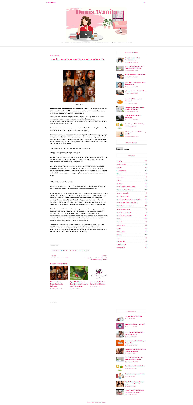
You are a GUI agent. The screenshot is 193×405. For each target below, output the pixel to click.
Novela (132, 219)
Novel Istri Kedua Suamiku (132, 190)
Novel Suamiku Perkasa (132, 215)
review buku (132, 231)
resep (132, 228)
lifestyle (132, 180)
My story (132, 183)
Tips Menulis (132, 241)
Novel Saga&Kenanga (132, 209)
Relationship (132, 225)
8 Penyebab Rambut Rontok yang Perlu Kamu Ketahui (135, 350)
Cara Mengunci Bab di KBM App (135, 124)
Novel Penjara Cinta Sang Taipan (132, 202)
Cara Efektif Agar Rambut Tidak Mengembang (135, 83)
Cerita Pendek (132, 164)
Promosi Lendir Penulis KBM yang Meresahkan (135, 342)
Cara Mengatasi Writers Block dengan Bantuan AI (134, 333)
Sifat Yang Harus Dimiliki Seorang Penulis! (135, 133)
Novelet (132, 222)
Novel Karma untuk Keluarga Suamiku (132, 199)
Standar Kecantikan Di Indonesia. (135, 74)
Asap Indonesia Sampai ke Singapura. (133, 116)
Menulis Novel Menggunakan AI (135, 324)
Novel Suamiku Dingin (132, 212)
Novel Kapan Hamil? (132, 196)
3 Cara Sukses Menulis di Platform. (136, 91)
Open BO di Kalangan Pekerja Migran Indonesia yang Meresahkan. (79, 284)
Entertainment (132, 170)
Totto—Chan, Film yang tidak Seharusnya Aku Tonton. (134, 391)
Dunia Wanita (102, 402)
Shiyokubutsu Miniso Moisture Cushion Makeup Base (134, 108)
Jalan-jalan (132, 177)
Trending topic (132, 244)
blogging (132, 161)
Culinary (132, 167)
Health (132, 174)
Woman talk (54, 245)
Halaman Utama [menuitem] (51, 2)
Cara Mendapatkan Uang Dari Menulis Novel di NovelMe (134, 67)
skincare (132, 235)
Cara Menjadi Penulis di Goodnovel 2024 (132, 59)
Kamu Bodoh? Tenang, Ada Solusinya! (133, 100)
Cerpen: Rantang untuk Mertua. (135, 374)
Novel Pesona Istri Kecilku (132, 206)
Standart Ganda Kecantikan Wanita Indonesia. (56, 284)
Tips (132, 238)
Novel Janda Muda (132, 193)
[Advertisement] (131, 264)
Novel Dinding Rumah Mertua (132, 186)
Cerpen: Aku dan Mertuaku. (133, 316)
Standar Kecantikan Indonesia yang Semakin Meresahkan (134, 383)
